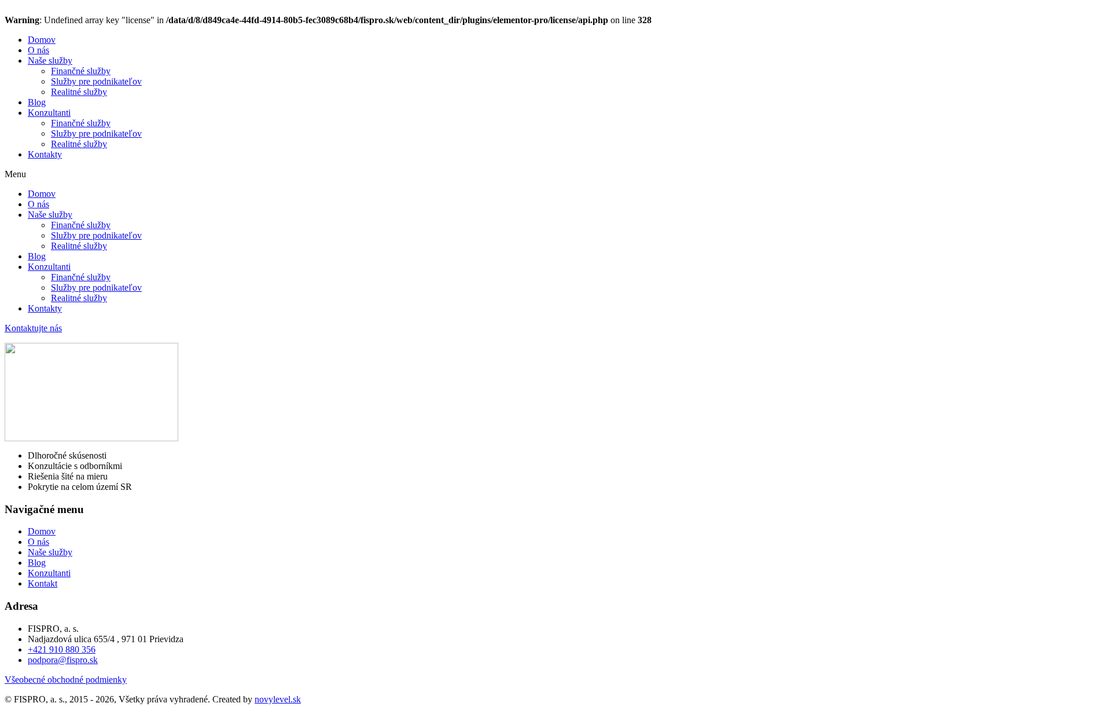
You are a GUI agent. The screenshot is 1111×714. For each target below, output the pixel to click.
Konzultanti (49, 113)
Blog (37, 102)
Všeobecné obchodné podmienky (66, 679)
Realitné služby (79, 92)
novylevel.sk (278, 699)
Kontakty (45, 154)
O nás (38, 50)
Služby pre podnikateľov (96, 81)
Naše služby (50, 60)
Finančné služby (81, 71)
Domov (42, 40)
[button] (555, 174)
